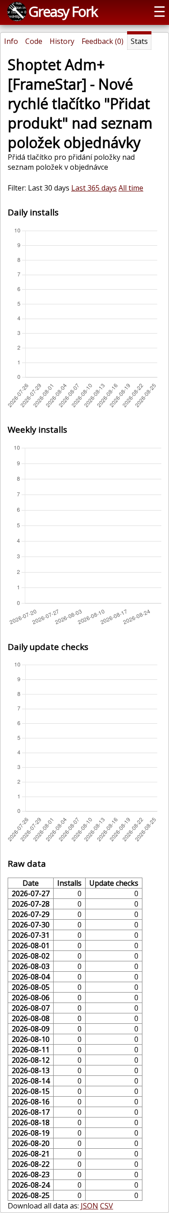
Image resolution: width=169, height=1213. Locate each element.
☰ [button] (159, 11)
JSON (89, 1206)
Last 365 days (94, 188)
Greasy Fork (62, 11)
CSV (106, 1206)
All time (131, 188)
